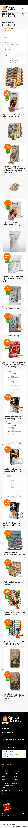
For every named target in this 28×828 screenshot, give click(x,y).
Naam (7, 35)
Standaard (8, 30)
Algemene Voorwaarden (7, 732)
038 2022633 (10, 743)
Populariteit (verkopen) (11, 42)
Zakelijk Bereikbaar (22, 826)
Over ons (16, 2)
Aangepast (8, 32)
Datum (7, 40)
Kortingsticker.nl (14, 824)
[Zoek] (22, 8)
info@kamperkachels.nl (12, 747)
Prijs (7, 37)
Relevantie (8, 47)
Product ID (8, 51)
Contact (21, 2)
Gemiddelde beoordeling (12, 44)
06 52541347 (10, 744)
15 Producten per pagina (12, 57)
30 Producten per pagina (12, 60)
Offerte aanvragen (9, 2)
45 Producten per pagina (12, 62)
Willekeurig (8, 49)
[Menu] (25, 8)
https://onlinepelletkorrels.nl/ (10, 815)
